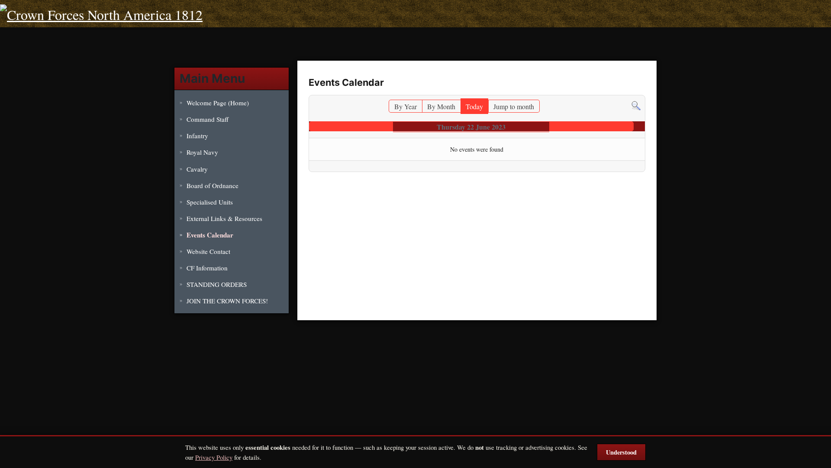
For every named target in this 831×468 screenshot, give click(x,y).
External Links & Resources (224, 218)
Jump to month (513, 106)
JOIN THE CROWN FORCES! (227, 300)
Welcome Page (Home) (218, 102)
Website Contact (208, 251)
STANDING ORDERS (217, 284)
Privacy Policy (213, 457)
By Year (405, 106)
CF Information (207, 267)
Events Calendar (210, 235)
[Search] (636, 104)
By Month (441, 106)
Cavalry (197, 169)
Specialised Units (210, 202)
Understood (621, 452)
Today (474, 106)
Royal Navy (202, 152)
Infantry (197, 135)
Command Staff (208, 119)
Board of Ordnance (212, 185)
